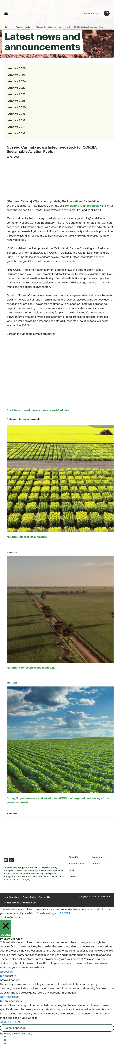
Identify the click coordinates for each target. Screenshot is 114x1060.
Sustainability (98, 857)
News (71, 870)
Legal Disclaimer (11, 897)
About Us (73, 857)
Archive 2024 (17, 81)
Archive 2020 (17, 107)
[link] (45, 13)
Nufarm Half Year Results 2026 (27, 537)
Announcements (23, 27)
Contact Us (44, 897)
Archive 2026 (17, 68)
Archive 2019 (16, 114)
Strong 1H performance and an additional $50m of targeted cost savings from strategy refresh (58, 800)
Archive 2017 (16, 127)
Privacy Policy (29, 897)
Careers (73, 876)
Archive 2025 (17, 75)
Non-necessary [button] (9, 997)
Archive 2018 (16, 120)
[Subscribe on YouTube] (11, 860)
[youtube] (5, 1042)
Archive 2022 (17, 94)
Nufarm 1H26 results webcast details (31, 668)
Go (107, 13)
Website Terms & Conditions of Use (20, 903)
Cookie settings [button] (46, 913)
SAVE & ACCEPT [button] (10, 1022)
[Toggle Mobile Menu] (6, 13)
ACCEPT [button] (65, 913)
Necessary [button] (6, 971)
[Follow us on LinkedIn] (6, 860)
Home (7, 27)
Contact (96, 863)
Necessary (9, 976)
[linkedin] (5, 1038)
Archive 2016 (16, 133)
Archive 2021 (16, 101)
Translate (26, 1033)
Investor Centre (76, 863)
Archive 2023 (17, 88)
